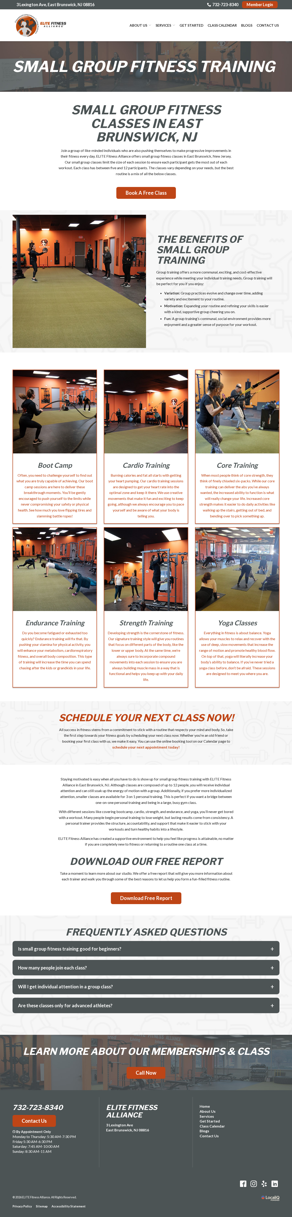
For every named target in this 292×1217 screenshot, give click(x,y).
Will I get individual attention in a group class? (65, 986)
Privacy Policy (22, 1206)
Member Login (260, 4)
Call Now (146, 1073)
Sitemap (42, 1206)
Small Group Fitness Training (144, 66)
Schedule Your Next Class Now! (146, 718)
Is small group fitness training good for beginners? (69, 948)
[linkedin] (274, 1184)
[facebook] (243, 1184)
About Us (138, 25)
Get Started (191, 25)
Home (205, 1106)
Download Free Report (146, 898)
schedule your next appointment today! (146, 747)
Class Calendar (222, 25)
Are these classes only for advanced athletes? (65, 1005)
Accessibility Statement (69, 1206)
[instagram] (253, 1184)
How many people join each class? (52, 967)
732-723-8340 (225, 4)
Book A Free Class (146, 193)
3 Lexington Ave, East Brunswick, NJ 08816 (55, 4)
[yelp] (264, 1184)
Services (163, 25)
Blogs (246, 25)
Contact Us (268, 25)
